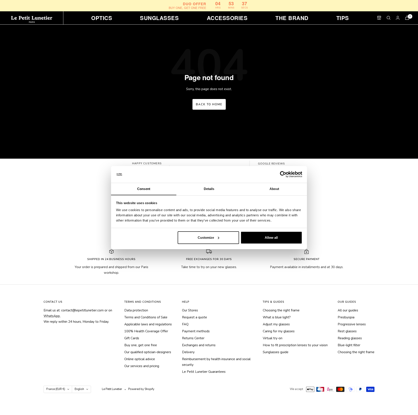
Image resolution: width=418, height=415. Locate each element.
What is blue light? (277, 317)
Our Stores (190, 310)
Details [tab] (209, 188)
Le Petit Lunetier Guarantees (204, 372)
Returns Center (193, 338)
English (79, 389)
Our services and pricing (141, 366)
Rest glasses (347, 331)
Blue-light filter (349, 345)
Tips (342, 18)
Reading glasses (350, 338)
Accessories (227, 18)
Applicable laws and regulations (148, 324)
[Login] (398, 18)
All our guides (348, 310)
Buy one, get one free (140, 345)
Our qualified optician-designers (147, 352)
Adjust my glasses (276, 324)
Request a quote (194, 317)
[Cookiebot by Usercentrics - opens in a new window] (283, 174)
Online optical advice (139, 359)
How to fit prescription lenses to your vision (295, 345)
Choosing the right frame (281, 310)
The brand (291, 18)
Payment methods (196, 331)
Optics (101, 18)
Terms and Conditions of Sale (145, 317)
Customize (206, 237)
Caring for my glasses (279, 331)
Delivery (188, 352)
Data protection (136, 310)
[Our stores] (379, 17)
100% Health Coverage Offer (146, 331)
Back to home (209, 104)
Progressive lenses (352, 324)
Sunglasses (159, 18)
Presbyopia (346, 317)
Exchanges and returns (199, 345)
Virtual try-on (272, 338)
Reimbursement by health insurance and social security (216, 362)
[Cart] (407, 18)
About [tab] (274, 188)
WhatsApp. (52, 316)
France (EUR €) (55, 389)
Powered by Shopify (141, 389)
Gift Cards (131, 338)
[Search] (389, 18)
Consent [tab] (143, 188)
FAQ (185, 324)
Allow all (271, 237)
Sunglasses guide (275, 352)
